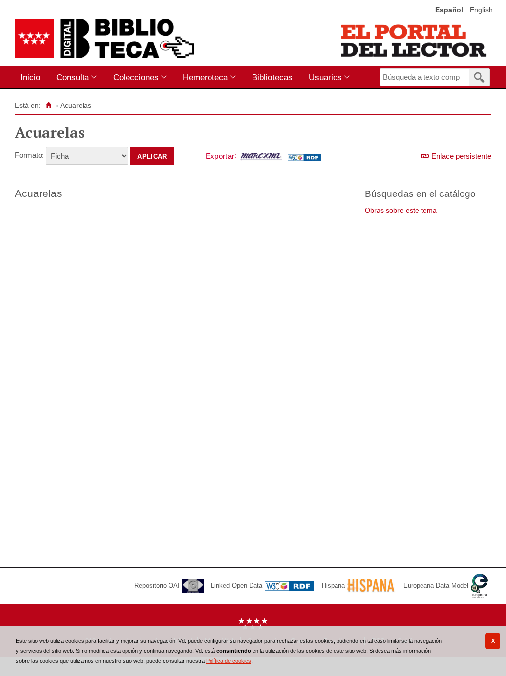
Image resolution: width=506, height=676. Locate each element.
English (481, 10)
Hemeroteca (205, 77)
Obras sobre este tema (401, 210)
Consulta (72, 77)
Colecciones (136, 77)
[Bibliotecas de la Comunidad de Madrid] (414, 40)
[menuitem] (32, 77)
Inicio (30, 77)
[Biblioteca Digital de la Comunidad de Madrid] (104, 38)
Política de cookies (228, 661)
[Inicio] (48, 105)
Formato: (29, 155)
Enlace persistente (461, 156)
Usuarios (325, 77)
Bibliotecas (272, 77)
